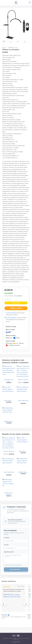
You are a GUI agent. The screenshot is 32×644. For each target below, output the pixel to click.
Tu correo (6, 544)
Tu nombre (6, 537)
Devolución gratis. (11, 312)
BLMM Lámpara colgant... (9, 493)
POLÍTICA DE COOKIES (23, 638)
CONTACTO (16, 639)
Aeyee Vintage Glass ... (23, 401)
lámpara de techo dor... (9, 380)
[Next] (26, 25)
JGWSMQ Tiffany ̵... (9, 421)
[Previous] (5, 25)
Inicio (4, 47)
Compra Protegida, (11, 317)
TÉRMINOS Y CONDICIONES (10, 638)
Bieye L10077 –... (9, 400)
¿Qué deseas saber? (9, 551)
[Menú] (2, 3)
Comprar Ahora (16, 308)
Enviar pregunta (16, 569)
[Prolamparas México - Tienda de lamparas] (16, 2)
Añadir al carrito (16, 302)
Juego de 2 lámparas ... (23, 380)
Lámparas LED (12, 47)
